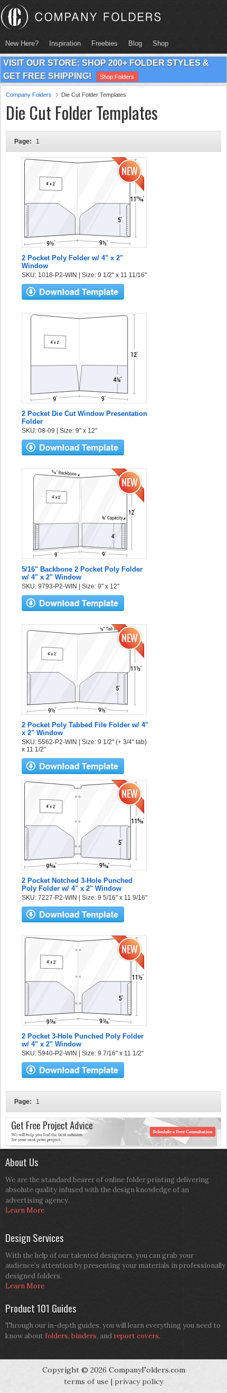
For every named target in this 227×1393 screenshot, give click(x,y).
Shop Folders (117, 77)
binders (84, 1335)
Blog (135, 43)
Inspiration (65, 43)
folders (56, 1335)
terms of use (86, 1381)
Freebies (102, 43)
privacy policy (139, 1381)
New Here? (22, 43)
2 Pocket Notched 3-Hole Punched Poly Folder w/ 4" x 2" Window (77, 884)
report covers (136, 1335)
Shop (157, 43)
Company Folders (29, 94)
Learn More (24, 1210)
